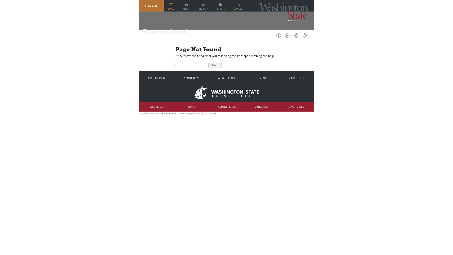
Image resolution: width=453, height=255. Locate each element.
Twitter (287, 36)
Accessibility (195, 114)
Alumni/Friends (226, 107)
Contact (262, 78)
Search (203, 8)
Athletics (261, 107)
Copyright (212, 114)
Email (304, 36)
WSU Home (156, 107)
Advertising (226, 78)
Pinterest (295, 36)
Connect (239, 8)
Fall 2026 (151, 5)
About (191, 78)
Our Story (296, 78)
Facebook (278, 36)
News (191, 107)
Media (186, 8)
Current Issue (157, 78)
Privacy (204, 114)
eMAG (171, 8)
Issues (220, 9)
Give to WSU (296, 107)
